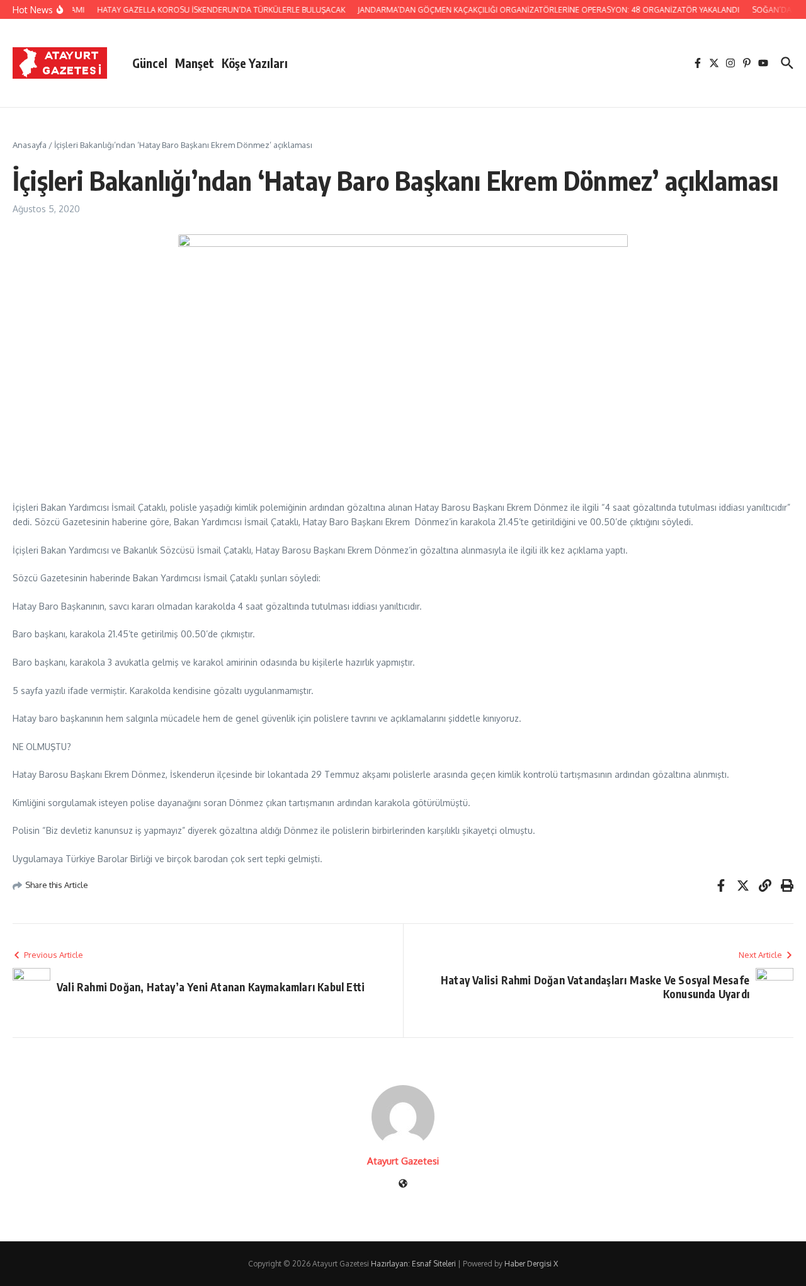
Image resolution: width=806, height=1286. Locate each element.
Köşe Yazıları (255, 63)
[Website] (403, 1184)
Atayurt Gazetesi (403, 1161)
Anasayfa (30, 145)
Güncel (149, 63)
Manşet (194, 63)
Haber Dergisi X (531, 1263)
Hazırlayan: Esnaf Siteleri (413, 1263)
